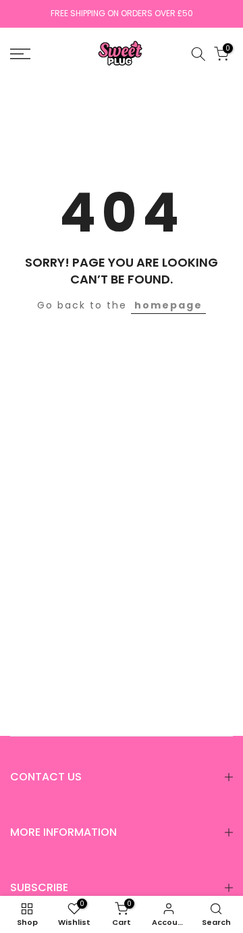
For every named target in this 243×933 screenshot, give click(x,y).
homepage (168, 305)
